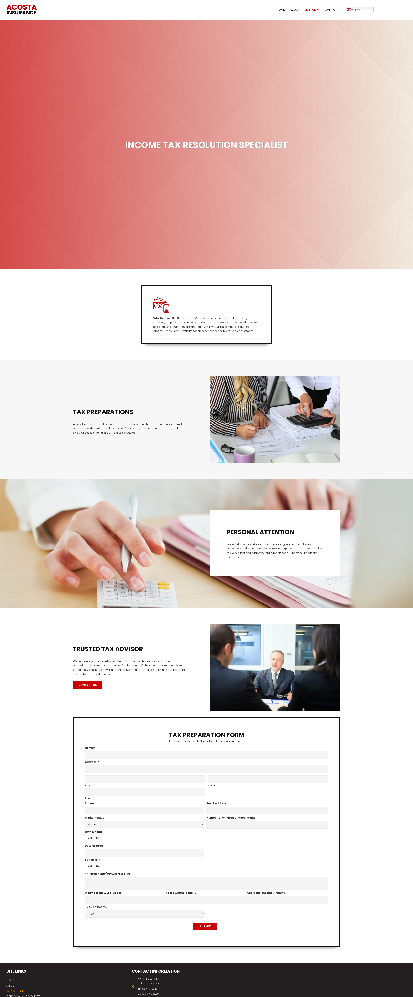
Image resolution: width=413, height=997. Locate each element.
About (11, 985)
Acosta (21, 9)
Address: (92, 762)
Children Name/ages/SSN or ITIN (107, 873)
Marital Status (94, 817)
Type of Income (96, 907)
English (355, 9)
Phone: (90, 803)
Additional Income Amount (266, 892)
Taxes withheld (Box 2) (182, 892)
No (98, 837)
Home (10, 980)
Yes (90, 837)
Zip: (87, 798)
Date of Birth (94, 845)
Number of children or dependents (230, 817)
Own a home (94, 831)
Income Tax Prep (18, 991)
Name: (90, 747)
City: (88, 785)
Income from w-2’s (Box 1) (103, 892)
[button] (87, 685)
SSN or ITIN (92, 859)
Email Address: (217, 803)
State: (212, 785)
